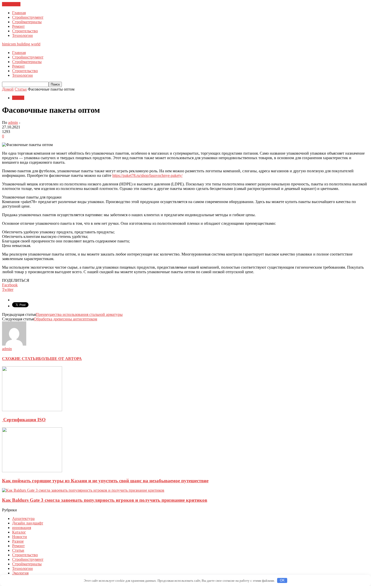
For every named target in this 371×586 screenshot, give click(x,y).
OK (282, 580)
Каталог (19, 532)
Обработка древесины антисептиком (65, 319)
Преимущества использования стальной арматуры (79, 314)
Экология (20, 573)
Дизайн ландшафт (27, 523)
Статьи (18, 98)
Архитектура (23, 518)
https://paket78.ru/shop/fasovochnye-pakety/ (147, 175)
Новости (19, 537)
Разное (18, 541)
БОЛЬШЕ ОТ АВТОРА (60, 358)
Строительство (25, 31)
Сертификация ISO (24, 419)
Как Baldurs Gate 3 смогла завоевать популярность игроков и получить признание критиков (104, 500)
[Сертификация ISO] (32, 410)
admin (13, 122)
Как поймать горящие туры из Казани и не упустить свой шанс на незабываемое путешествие (105, 480)
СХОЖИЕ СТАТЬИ (20, 358)
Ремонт (18, 26)
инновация (21, 527)
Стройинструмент (27, 17)
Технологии (22, 35)
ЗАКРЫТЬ (11, 4)
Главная (19, 13)
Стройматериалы (27, 22)
